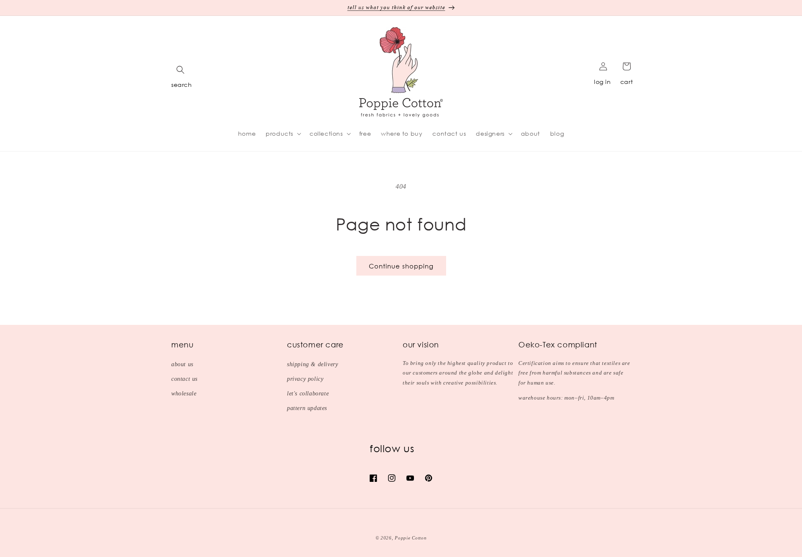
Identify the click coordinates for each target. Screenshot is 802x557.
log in (602, 81)
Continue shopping (401, 266)
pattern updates (307, 408)
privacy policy (305, 379)
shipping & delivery (312, 364)
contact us (184, 379)
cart (626, 81)
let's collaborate (308, 393)
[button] (180, 70)
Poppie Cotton (410, 537)
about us (182, 364)
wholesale (183, 393)
